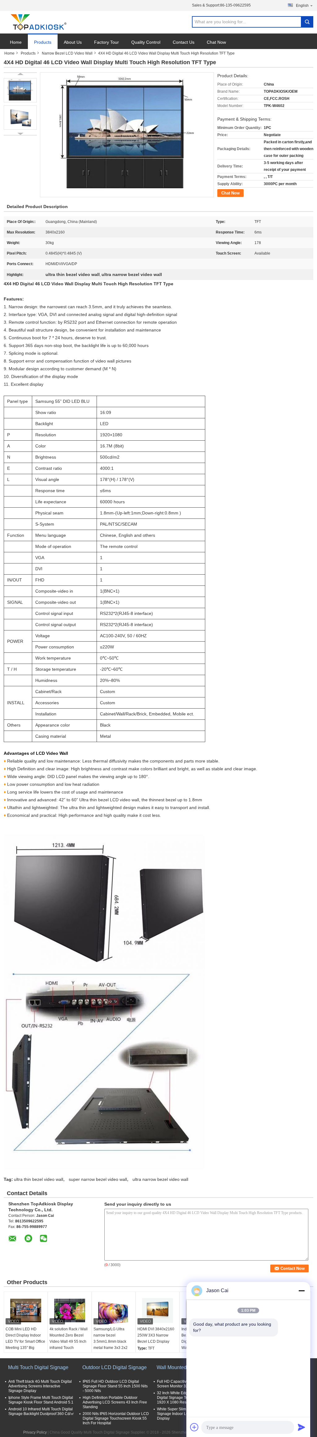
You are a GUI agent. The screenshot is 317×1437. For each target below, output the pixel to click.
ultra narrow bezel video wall (160, 1179)
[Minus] (301, 1290)
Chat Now (216, 42)
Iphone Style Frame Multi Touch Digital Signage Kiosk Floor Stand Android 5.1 (40, 1399)
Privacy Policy (35, 1432)
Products (42, 42)
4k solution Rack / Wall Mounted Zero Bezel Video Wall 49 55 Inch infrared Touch (69, 1338)
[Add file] (194, 1427)
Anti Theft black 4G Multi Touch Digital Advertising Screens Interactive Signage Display (40, 1386)
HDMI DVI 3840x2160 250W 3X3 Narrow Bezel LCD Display (155, 1335)
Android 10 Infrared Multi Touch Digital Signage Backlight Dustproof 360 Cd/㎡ (41, 1411)
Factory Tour (106, 42)
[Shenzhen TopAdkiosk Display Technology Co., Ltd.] (38, 22)
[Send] (301, 1427)
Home (16, 42)
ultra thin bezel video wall (38, 1179)
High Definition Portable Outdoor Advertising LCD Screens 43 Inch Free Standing (115, 1402)
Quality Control (145, 42)
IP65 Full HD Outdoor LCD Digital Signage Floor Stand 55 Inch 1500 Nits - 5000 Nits (115, 1386)
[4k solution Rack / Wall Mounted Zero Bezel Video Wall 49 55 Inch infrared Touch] (69, 1310)
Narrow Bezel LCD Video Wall (67, 53)
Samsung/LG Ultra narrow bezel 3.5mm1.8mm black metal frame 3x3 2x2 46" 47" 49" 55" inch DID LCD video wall (110, 1344)
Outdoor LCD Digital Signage (114, 1367)
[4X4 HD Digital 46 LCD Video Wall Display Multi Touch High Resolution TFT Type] (20, 90)
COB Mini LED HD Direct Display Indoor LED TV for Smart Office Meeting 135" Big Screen (25, 1341)
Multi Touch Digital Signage (38, 1367)
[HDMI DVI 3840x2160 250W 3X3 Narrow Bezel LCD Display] (157, 1310)
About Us (73, 42)
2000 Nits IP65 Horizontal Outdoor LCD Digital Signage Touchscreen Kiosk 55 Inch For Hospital (116, 1418)
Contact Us (183, 42)
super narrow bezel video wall (98, 1179)
